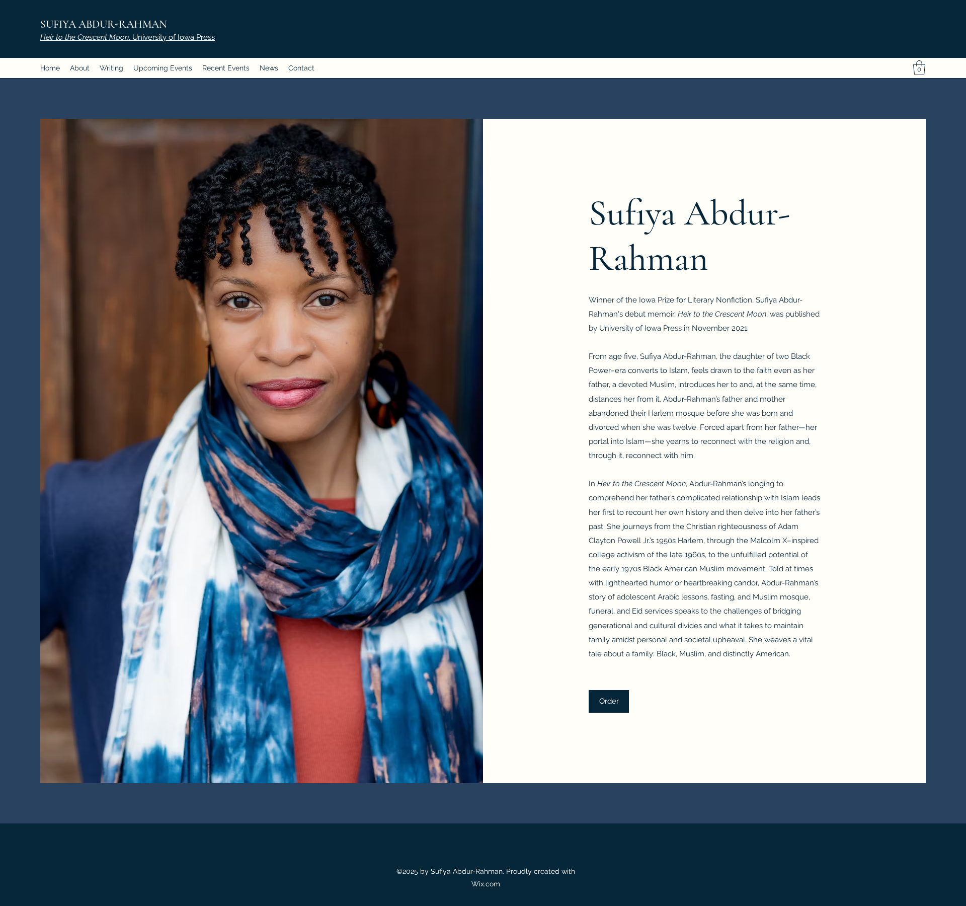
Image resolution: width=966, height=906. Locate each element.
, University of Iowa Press (127, 37)
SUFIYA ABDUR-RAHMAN (103, 24)
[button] (919, 67)
